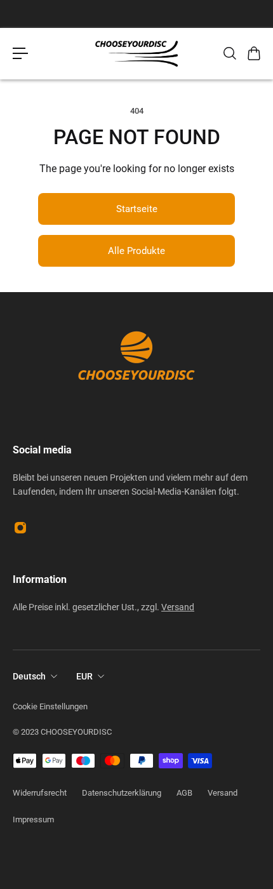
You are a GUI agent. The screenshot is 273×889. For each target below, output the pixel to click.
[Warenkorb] (253, 53)
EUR (84, 676)
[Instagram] (20, 528)
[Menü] (20, 53)
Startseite (136, 209)
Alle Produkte (136, 251)
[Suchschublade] (229, 53)
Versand (177, 607)
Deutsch (29, 676)
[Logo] (136, 53)
